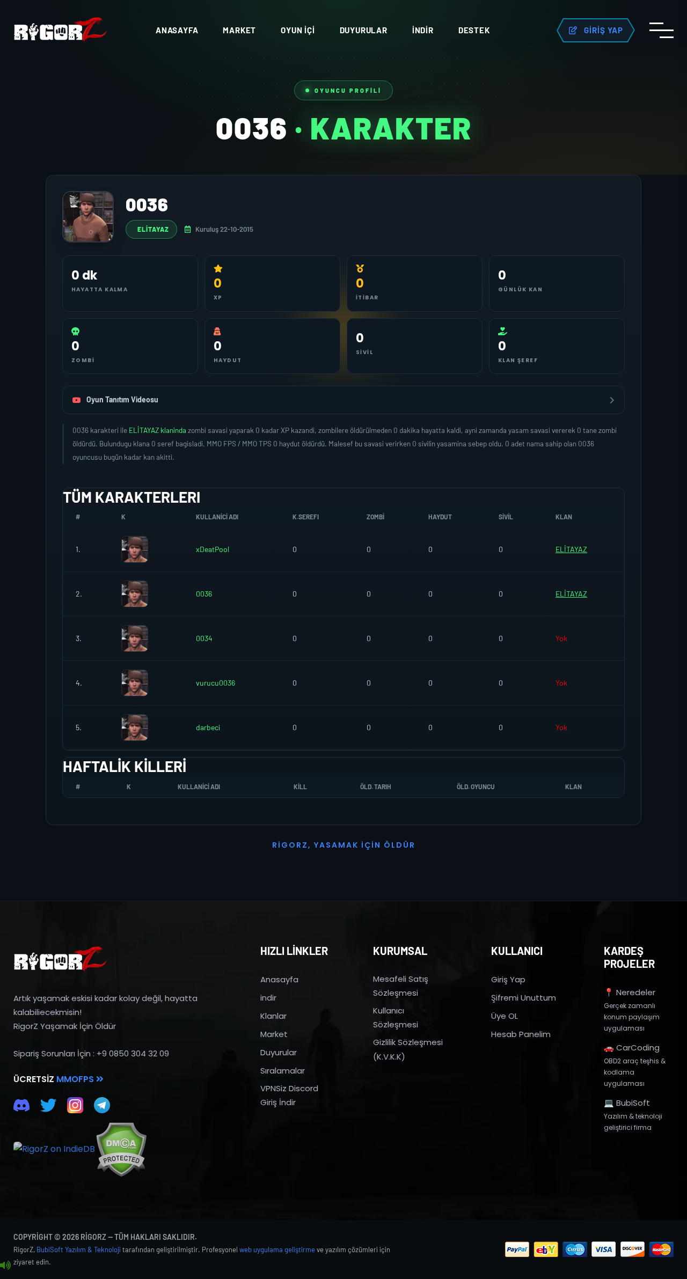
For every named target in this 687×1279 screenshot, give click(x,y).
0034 (204, 638)
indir (268, 997)
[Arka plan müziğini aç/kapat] (5, 1265)
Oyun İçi (298, 30)
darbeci (208, 727)
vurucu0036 (215, 682)
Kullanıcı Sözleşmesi (395, 1017)
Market (239, 30)
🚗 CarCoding (632, 1047)
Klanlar (273, 1015)
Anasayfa (177, 30)
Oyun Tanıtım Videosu (122, 399)
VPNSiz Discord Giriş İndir (289, 1095)
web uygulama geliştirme (277, 1249)
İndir (423, 30)
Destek (474, 30)
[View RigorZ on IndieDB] (54, 1149)
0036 (204, 593)
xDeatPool (212, 549)
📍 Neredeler (629, 992)
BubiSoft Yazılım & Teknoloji (78, 1249)
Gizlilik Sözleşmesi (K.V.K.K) (408, 1049)
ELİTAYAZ (153, 229)
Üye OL (504, 1015)
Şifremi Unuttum (523, 997)
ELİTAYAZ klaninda (158, 430)
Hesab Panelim (521, 1034)
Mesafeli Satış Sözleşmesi (400, 985)
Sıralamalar (282, 1070)
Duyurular (364, 30)
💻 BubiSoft (627, 1102)
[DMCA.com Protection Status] (121, 1149)
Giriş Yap (508, 979)
